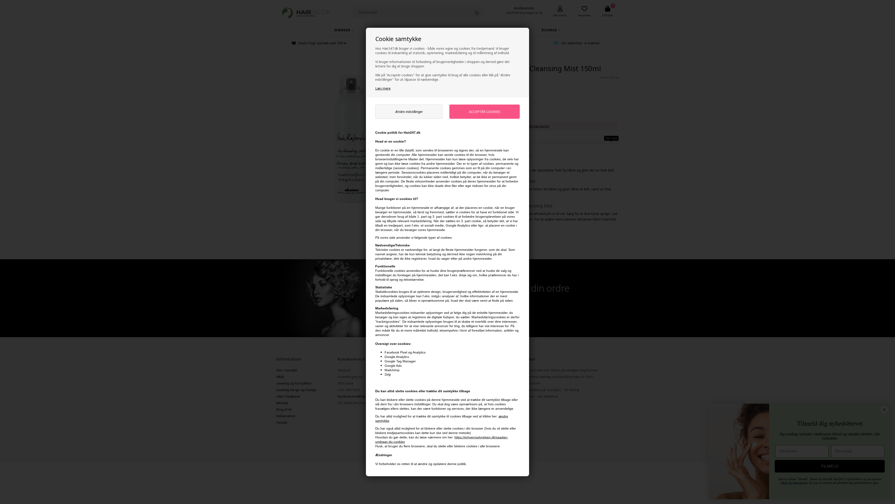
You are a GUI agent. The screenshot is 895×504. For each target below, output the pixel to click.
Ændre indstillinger (409, 111)
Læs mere (383, 88)
